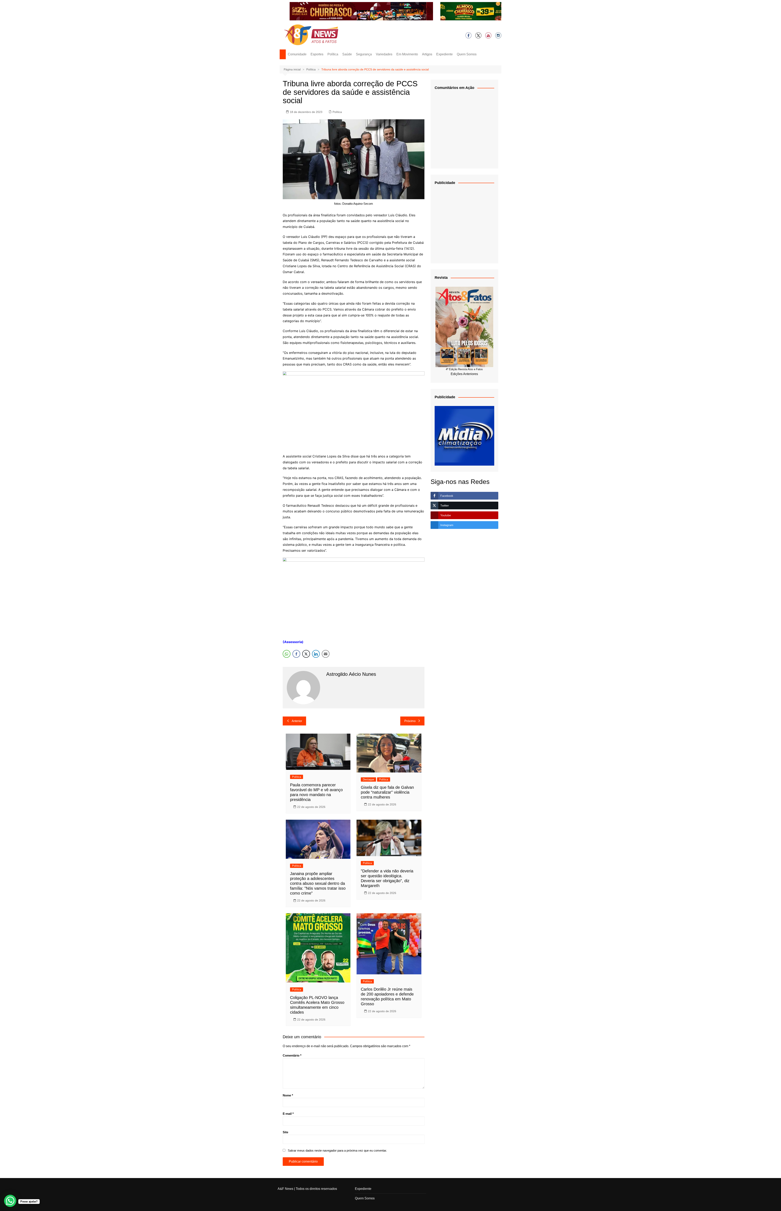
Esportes (317, 54)
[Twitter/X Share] (306, 654)
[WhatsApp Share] (286, 654)
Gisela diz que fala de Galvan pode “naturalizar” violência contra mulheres (387, 792)
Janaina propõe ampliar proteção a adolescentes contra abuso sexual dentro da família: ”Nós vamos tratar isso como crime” (318, 883)
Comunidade (297, 54)
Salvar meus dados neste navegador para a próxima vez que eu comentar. (337, 1150)
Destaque (368, 779)
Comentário (292, 1055)
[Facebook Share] (296, 654)
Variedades (384, 54)
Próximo (410, 721)
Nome (288, 1095)
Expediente (444, 54)
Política (332, 54)
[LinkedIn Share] (316, 654)
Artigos (427, 54)
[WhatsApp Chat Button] (10, 1201)
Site (285, 1132)
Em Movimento (407, 54)
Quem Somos (467, 54)
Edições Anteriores (464, 374)
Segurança (364, 54)
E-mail (288, 1113)
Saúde (347, 54)
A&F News (285, 1188)
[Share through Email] (325, 654)
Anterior (297, 721)
